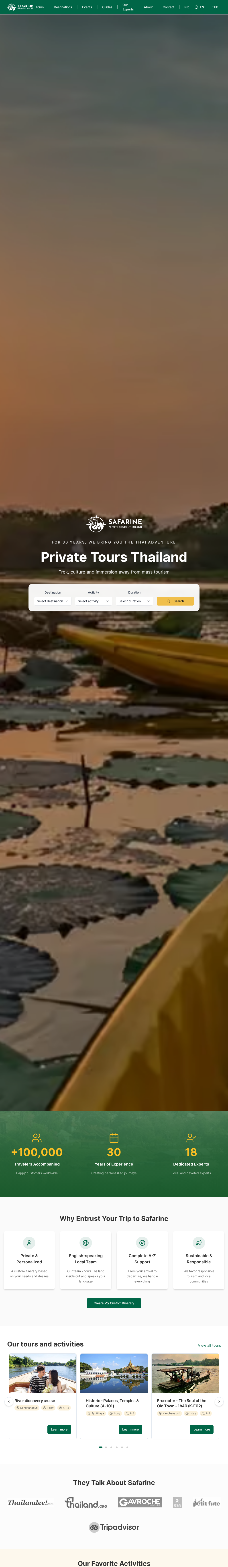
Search (179, 601)
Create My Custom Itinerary (114, 1303)
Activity (93, 592)
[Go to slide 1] (100, 1447)
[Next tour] (219, 1401)
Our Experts (128, 7)
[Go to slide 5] (122, 1447)
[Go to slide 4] (116, 1447)
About (148, 7)
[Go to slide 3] (111, 1447)
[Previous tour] (8, 1401)
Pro (186, 7)
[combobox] (52, 601)
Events (87, 7)
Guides (107, 7)
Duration (134, 592)
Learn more (59, 1429)
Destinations (63, 7)
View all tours (209, 1345)
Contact (168, 7)
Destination (53, 592)
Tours (40, 7)
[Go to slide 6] (127, 1447)
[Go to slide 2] (106, 1447)
